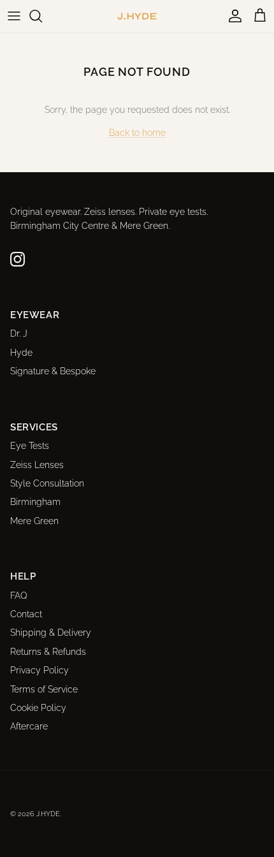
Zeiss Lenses (37, 465)
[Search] (42, 16)
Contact (26, 614)
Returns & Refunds (48, 652)
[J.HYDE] (137, 16)
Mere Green (34, 521)
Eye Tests (29, 446)
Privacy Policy (39, 670)
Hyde (21, 353)
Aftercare (29, 726)
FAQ (18, 595)
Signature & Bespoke (53, 371)
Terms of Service (44, 689)
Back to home (137, 133)
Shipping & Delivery (50, 632)
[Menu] (14, 16)
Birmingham (35, 502)
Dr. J (18, 333)
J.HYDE (48, 814)
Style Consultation (47, 483)
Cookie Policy (38, 708)
